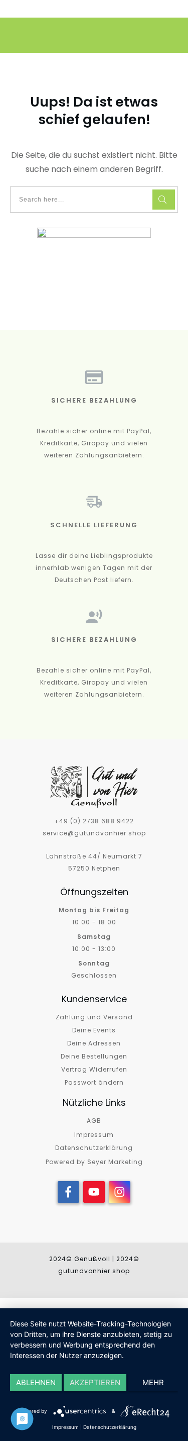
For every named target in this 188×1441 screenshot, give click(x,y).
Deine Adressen (94, 1043)
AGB (94, 1120)
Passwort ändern (94, 1082)
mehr (153, 1382)
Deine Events (94, 1030)
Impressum (94, 1134)
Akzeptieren (95, 1382)
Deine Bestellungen (94, 1056)
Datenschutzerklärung (94, 1147)
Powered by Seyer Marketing (94, 1162)
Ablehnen (36, 1382)
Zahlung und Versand (94, 1017)
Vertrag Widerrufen (94, 1069)
